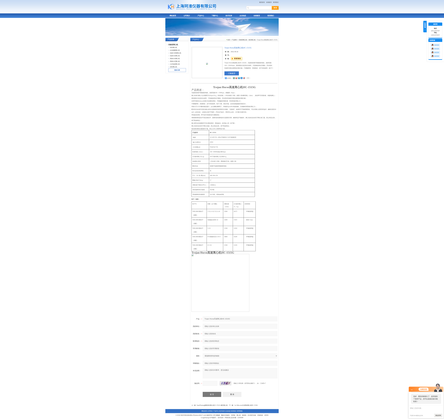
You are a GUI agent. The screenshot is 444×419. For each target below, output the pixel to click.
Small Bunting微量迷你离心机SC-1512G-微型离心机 (212, 405)
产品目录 (171, 39)
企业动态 (243, 16)
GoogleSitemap (205, 417)
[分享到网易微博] (244, 78)
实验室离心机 (243, 40)
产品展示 (234, 40)
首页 (228, 40)
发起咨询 (438, 415)
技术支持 (229, 16)
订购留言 (231, 73)
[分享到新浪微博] (236, 78)
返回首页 (262, 2)
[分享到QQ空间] (234, 78)
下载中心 (215, 16)
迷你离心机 (252, 40)
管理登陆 (239, 411)
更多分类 (177, 70)
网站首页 (173, 16)
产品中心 (201, 16)
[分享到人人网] (241, 78)
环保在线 (227, 417)
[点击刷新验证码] (225, 383)
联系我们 (276, 2)
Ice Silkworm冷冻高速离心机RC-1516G (246, 405)
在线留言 (269, 2)
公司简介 (187, 16)
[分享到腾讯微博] (239, 78)
